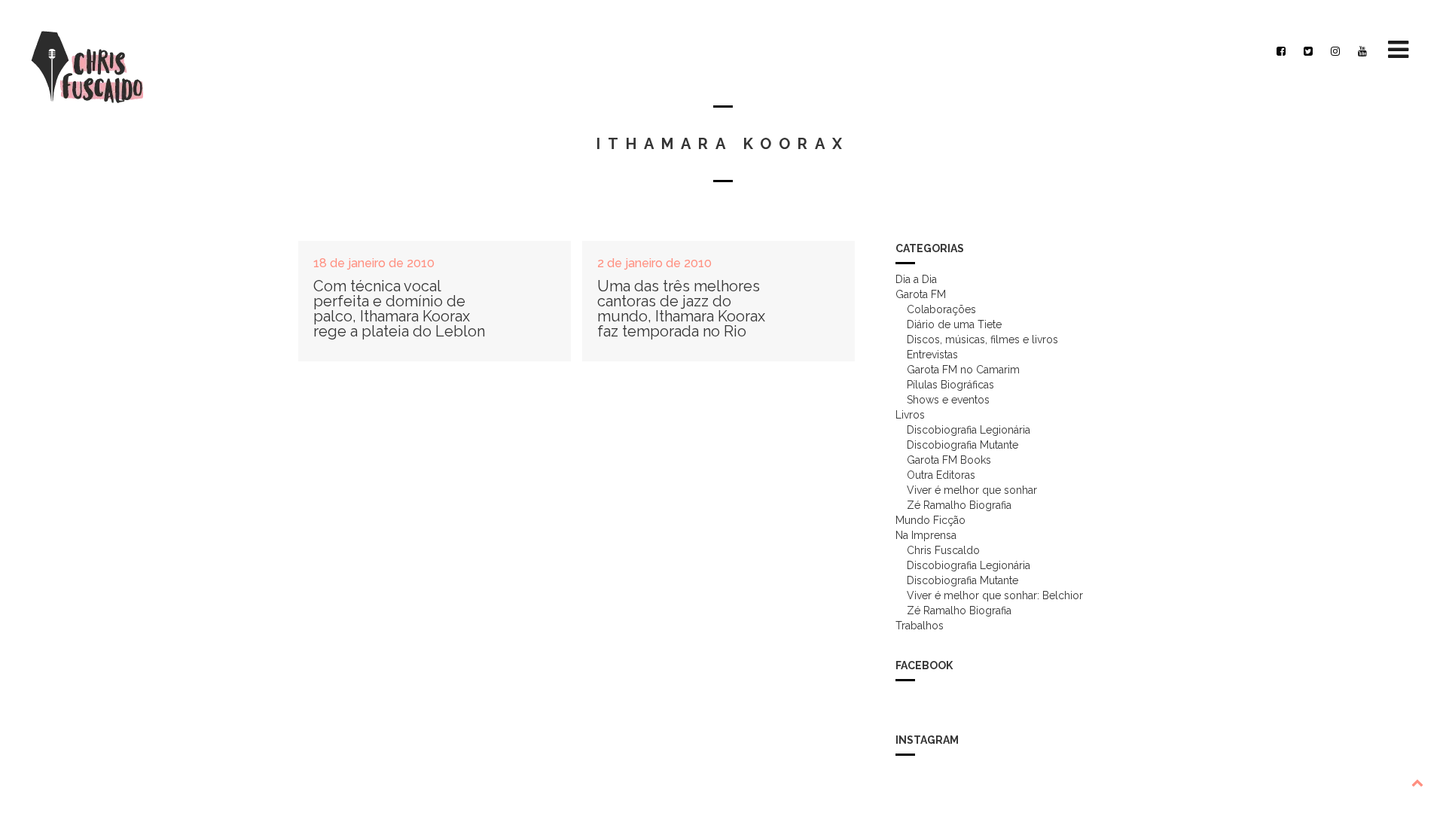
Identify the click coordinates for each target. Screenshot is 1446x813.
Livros (910, 415)
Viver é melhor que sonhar (972, 490)
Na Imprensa (925, 535)
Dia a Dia (916, 279)
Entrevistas (932, 355)
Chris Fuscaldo (943, 550)
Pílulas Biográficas (950, 385)
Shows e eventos (948, 400)
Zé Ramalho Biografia (959, 505)
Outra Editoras (941, 475)
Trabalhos (919, 626)
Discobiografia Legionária (968, 430)
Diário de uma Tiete (954, 324)
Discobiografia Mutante (962, 445)
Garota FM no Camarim (963, 370)
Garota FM (920, 294)
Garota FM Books (949, 460)
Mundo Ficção (930, 520)
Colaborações (941, 309)
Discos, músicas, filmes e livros (982, 339)
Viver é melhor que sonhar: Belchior (995, 595)
